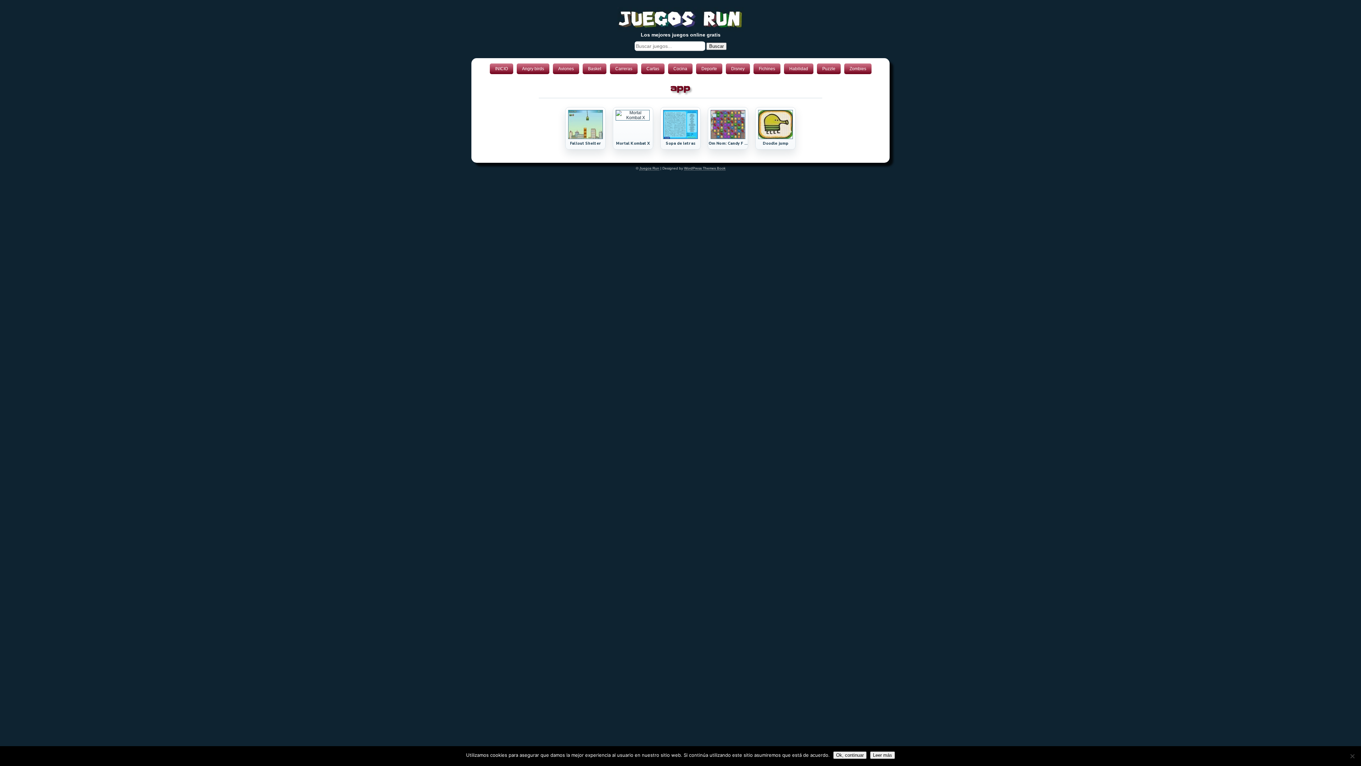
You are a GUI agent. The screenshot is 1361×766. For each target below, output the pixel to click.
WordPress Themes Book (705, 168)
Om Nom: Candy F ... (727, 143)
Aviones (566, 68)
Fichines (767, 68)
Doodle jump (775, 143)
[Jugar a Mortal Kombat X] (633, 117)
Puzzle (828, 68)
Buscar (716, 46)
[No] (1352, 756)
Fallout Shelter (585, 143)
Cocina (680, 68)
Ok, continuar (850, 755)
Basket (594, 68)
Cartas (652, 68)
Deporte (709, 68)
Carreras (623, 68)
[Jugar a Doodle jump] (775, 137)
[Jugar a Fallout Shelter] (585, 137)
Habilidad (798, 68)
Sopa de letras (680, 143)
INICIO (501, 68)
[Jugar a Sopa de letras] (680, 137)
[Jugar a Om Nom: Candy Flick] (728, 137)
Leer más (882, 755)
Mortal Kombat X (633, 143)
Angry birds (533, 68)
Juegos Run (649, 168)
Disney (738, 68)
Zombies (858, 68)
